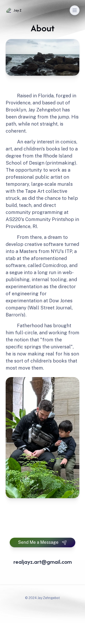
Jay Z (17, 10)
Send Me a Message (38, 542)
